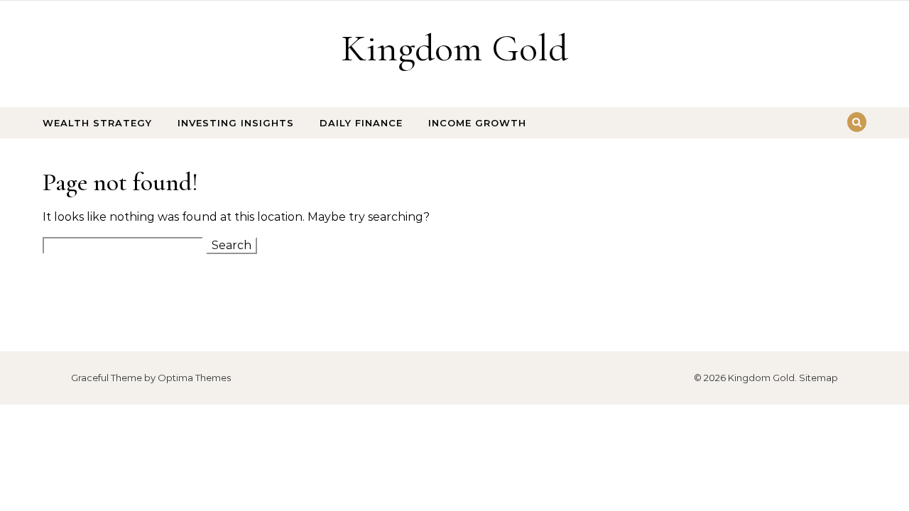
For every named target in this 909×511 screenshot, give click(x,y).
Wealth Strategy (97, 122)
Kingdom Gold (454, 48)
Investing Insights (236, 122)
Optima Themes (194, 377)
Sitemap (818, 377)
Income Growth (477, 122)
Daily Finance (361, 122)
